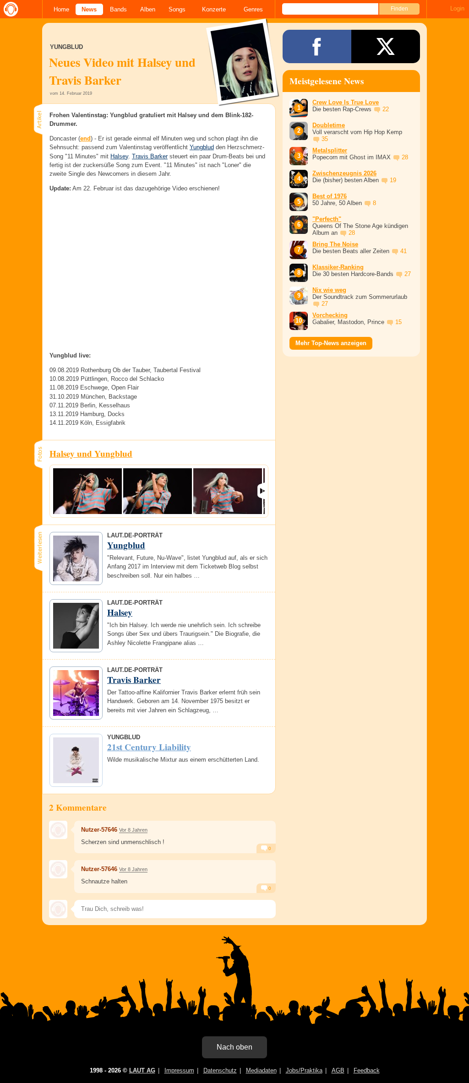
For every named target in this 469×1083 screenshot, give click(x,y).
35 (325, 138)
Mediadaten (261, 1070)
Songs (177, 9)
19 (393, 180)
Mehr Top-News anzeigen (330, 343)
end (85, 138)
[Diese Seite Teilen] (317, 46)
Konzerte (214, 9)
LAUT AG (142, 1070)
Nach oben (234, 1047)
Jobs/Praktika (304, 1070)
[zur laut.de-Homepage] (9, 9)
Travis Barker (150, 156)
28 (405, 157)
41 (403, 251)
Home (61, 9)
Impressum (179, 1070)
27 (407, 274)
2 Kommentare (78, 807)
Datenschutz (220, 1070)
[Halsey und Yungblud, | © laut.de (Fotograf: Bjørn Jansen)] (87, 491)
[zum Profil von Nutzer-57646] (58, 830)
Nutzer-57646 (99, 829)
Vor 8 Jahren (133, 830)
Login (457, 8)
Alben (147, 9)
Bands (118, 9)
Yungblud (202, 147)
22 (385, 109)
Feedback (367, 1070)
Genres (253, 9)
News (89, 9)
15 (398, 322)
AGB (338, 1070)
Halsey (119, 156)
